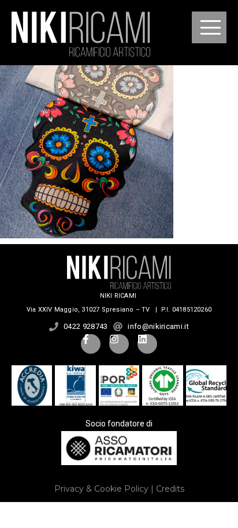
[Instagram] (119, 344)
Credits (170, 489)
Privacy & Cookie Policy (101, 489)
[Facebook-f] (91, 344)
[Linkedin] (147, 344)
